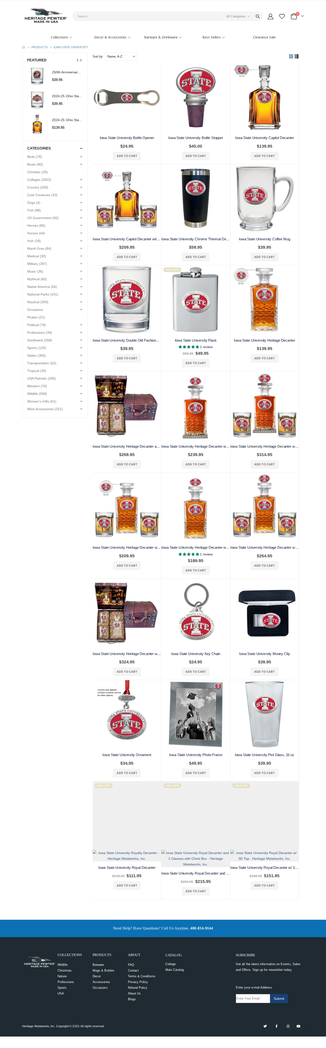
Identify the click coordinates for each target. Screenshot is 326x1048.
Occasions (100, 970)
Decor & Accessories (110, 37)
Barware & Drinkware (161, 37)
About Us (134, 976)
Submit (279, 981)
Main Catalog (174, 952)
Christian (37, 172)
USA (61, 976)
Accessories (101, 965)
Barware (98, 947)
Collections (59, 37)
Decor (97, 959)
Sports (62, 970)
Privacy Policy (138, 965)
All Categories (236, 16)
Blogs (132, 982)
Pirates (36, 317)
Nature (62, 959)
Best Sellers (211, 37)
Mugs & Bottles (103, 953)
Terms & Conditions (141, 959)
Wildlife (63, 947)
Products (40, 47)
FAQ (131, 947)
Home (24, 47)
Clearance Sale (264, 37)
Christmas (65, 953)
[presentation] (78, 60)
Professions (66, 965)
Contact (133, 953)
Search (258, 16)
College (170, 947)
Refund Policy (137, 970)
